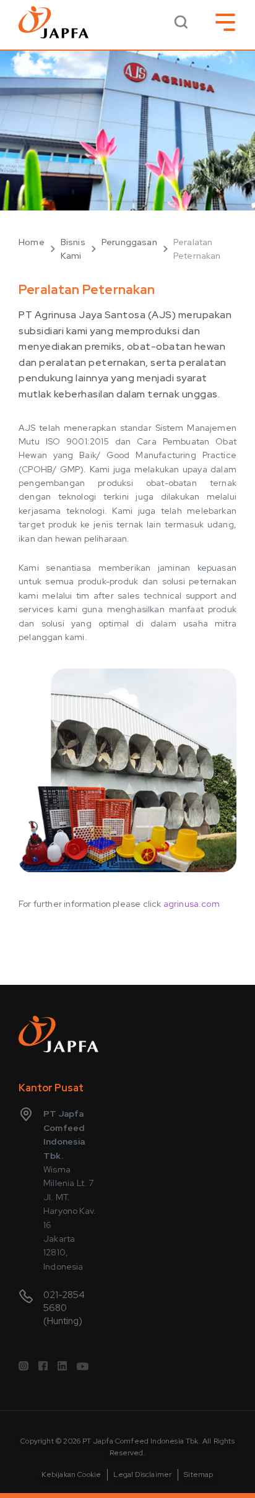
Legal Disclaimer (142, 1474)
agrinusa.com (191, 903)
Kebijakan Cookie (71, 1474)
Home (32, 242)
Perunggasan (129, 242)
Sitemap (198, 1474)
